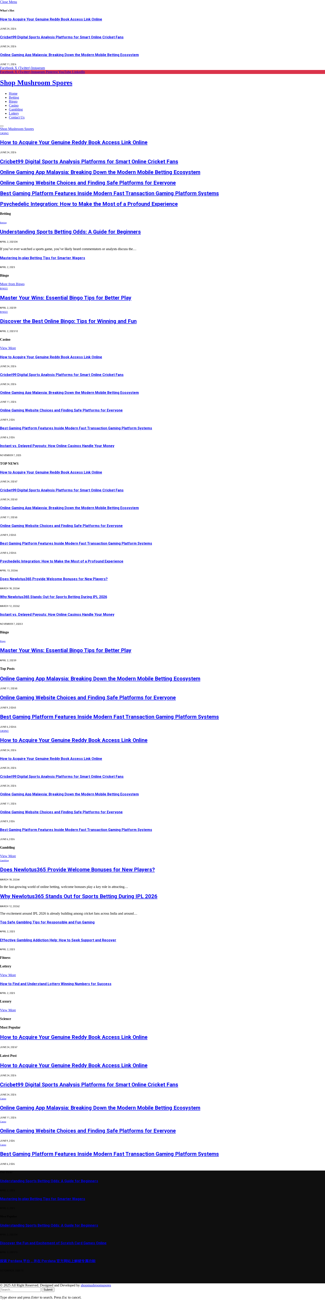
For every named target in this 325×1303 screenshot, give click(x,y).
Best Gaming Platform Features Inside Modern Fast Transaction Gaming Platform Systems (109, 193)
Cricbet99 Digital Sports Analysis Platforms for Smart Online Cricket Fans (62, 37)
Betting (14, 97)
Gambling (16, 109)
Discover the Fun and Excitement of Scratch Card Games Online (53, 1243)
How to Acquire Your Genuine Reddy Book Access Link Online (51, 19)
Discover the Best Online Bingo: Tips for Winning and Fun (68, 321)
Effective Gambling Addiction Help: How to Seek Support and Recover (58, 940)
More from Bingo (12, 284)
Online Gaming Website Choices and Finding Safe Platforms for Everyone (88, 183)
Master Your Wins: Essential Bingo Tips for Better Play (65, 298)
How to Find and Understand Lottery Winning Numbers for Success (55, 984)
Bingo (13, 101)
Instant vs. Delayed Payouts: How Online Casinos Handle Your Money (57, 446)
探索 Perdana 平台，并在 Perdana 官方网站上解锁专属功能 (48, 1261)
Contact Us (17, 117)
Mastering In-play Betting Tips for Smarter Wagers (42, 258)
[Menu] (2, 126)
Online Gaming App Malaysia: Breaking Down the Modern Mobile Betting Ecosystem (69, 55)
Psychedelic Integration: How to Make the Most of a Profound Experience (89, 204)
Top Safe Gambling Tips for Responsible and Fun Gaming (47, 922)
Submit (48, 1289)
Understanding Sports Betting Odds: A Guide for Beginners (70, 232)
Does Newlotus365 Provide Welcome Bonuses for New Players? (54, 579)
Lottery (14, 113)
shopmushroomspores (96, 1285)
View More (8, 348)
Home (13, 93)
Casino (14, 105)
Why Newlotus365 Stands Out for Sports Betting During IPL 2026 (53, 597)
